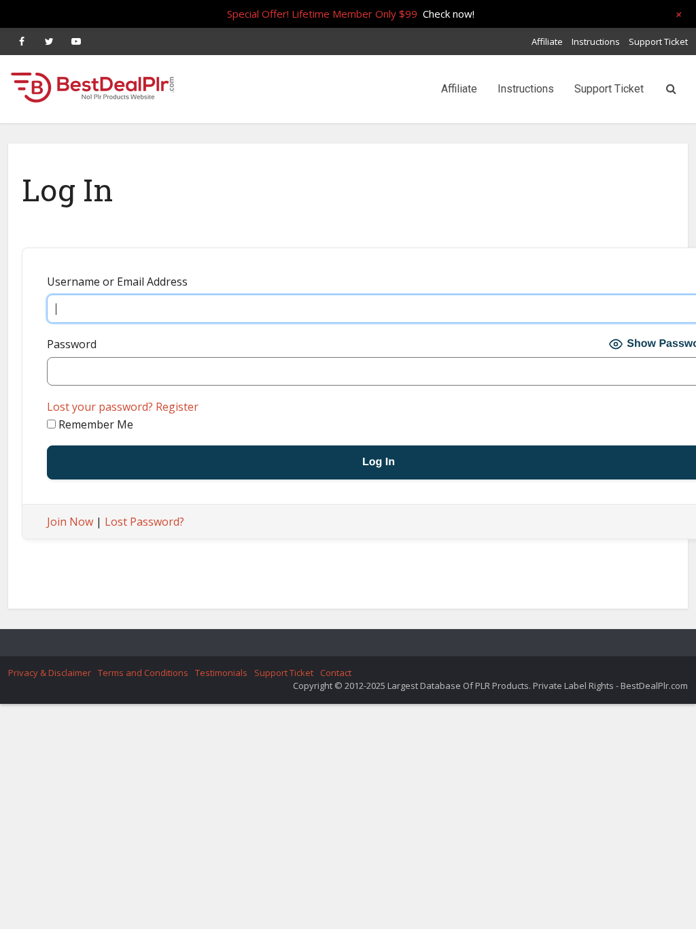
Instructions (596, 41)
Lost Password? (144, 521)
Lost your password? (100, 406)
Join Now (70, 521)
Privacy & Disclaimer (49, 672)
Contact (335, 672)
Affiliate (547, 41)
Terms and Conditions (143, 672)
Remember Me (94, 424)
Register (177, 406)
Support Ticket (658, 41)
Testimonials (221, 672)
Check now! (448, 13)
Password (72, 344)
